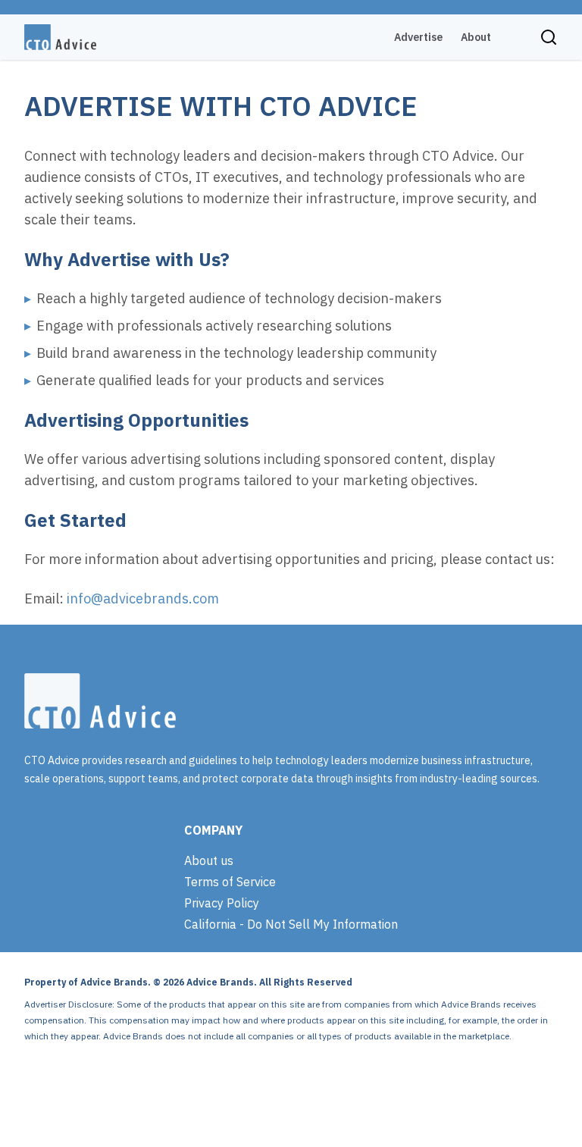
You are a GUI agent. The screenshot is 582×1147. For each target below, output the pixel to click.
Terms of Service (230, 882)
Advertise (418, 37)
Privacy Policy (221, 903)
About (476, 37)
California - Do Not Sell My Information (291, 924)
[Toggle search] (549, 37)
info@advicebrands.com (143, 598)
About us (208, 860)
